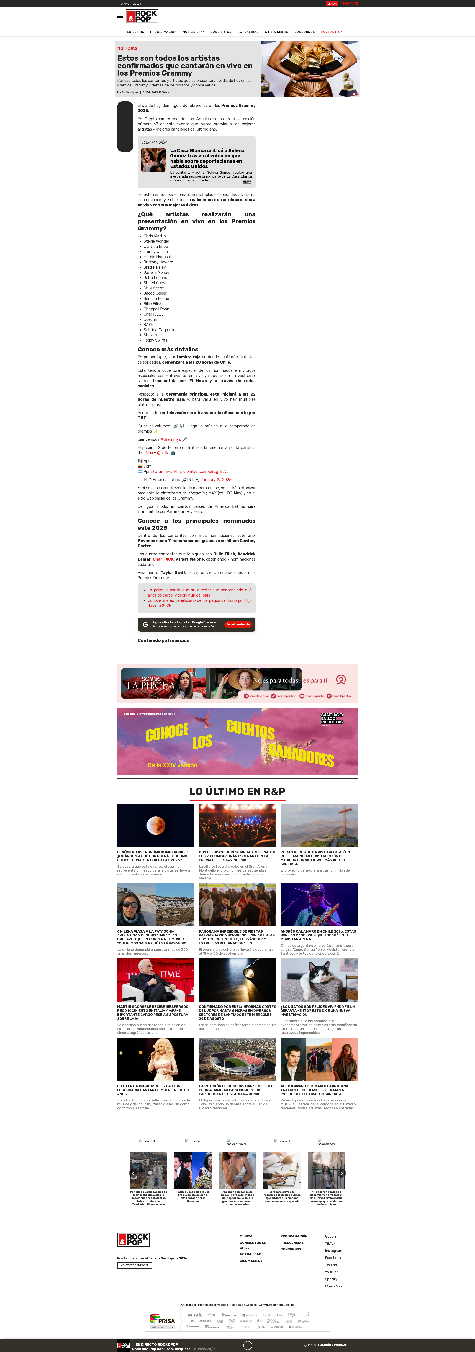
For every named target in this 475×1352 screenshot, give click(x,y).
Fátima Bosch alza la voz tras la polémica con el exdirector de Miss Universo (193, 1196)
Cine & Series (277, 32)
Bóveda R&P (331, 32)
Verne (280, 1321)
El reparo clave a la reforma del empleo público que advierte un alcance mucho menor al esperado (282, 1196)
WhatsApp (333, 1286)
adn (291, 1315)
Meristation (293, 1331)
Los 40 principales (213, 1315)
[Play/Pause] (247, 1345)
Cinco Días (245, 1321)
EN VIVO (125, 3)
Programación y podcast (327, 1345)
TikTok (329, 1243)
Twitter (330, 1265)
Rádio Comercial (310, 1331)
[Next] (265, 1345)
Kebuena (305, 1321)
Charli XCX (163, 559)
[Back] (229, 1345)
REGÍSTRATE (349, 3)
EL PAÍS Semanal (269, 1321)
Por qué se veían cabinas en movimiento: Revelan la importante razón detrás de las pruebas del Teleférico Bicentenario (148, 1198)
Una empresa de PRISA (162, 1318)
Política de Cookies (243, 1305)
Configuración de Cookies (276, 1305)
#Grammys (170, 439)
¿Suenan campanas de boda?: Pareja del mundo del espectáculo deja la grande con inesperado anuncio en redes (237, 1198)
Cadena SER (267, 1315)
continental (259, 1321)
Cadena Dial (292, 1321)
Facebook (332, 1258)
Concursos (304, 32)
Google (330, 1236)
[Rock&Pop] (142, 16)
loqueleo (275, 1331)
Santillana (230, 1315)
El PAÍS (195, 1315)
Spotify (331, 1279)
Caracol (304, 1315)
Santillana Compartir (250, 1315)
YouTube (331, 1272)
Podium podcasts (192, 1325)
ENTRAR (332, 3)
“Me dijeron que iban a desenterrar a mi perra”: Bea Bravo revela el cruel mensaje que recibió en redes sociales (326, 1198)
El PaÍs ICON (244, 1331)
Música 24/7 (193, 32)
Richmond (192, 1331)
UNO (220, 1321)
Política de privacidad (213, 1305)
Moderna (211, 1331)
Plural (228, 1331)
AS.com (279, 1315)
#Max (148, 452)
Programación (163, 32)
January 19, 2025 (215, 479)
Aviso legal (188, 1305)
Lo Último (135, 32)
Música (246, 1236)
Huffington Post (200, 1321)
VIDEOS (137, 3)
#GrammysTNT (165, 471)
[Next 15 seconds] (256, 1345)
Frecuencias (292, 1243)
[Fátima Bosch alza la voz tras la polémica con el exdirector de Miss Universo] (193, 1170)
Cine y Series (251, 1261)
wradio (231, 1321)
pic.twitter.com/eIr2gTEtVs (204, 471)
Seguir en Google (238, 624)
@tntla (163, 452)
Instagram (333, 1250)
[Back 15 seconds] (238, 1345)
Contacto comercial (134, 1265)
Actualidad (248, 32)
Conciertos (221, 32)
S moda (259, 1331)
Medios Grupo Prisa (162, 1327)
